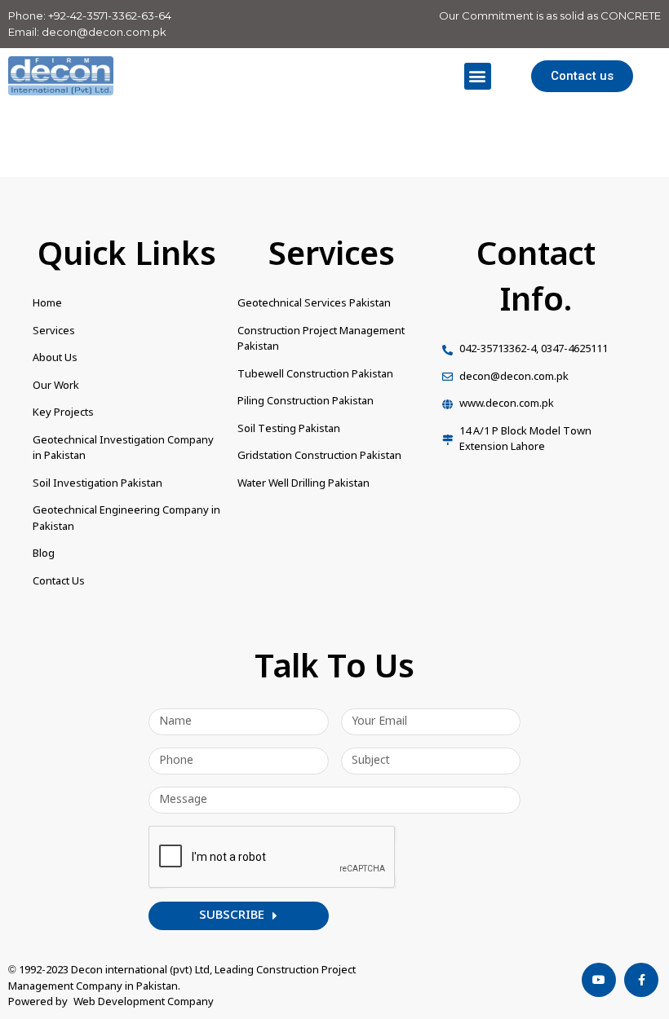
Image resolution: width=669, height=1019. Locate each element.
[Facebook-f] (641, 980)
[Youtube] (599, 980)
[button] (477, 76)
